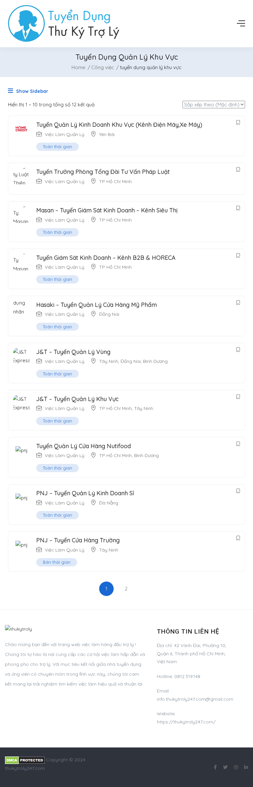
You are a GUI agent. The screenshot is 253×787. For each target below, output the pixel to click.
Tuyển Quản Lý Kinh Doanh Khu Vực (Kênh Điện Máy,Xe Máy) (119, 124)
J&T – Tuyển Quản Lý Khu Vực (77, 399)
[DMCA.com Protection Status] (25, 760)
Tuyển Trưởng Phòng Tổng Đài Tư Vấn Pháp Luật (103, 172)
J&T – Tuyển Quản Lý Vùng (73, 352)
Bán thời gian (56, 562)
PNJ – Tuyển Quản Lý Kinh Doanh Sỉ (85, 493)
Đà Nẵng (108, 503)
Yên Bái (107, 134)
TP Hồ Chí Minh (115, 181)
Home (78, 67)
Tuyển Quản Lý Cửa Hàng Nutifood (83, 446)
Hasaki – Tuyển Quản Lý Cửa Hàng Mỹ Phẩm (96, 305)
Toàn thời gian (57, 146)
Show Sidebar (31, 91)
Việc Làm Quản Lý (64, 134)
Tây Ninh (108, 361)
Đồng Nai (109, 314)
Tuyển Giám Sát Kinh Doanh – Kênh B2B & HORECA (106, 257)
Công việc (102, 67)
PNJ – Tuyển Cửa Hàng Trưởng (78, 540)
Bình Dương (155, 361)
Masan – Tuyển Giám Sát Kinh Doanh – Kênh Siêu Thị (107, 210)
